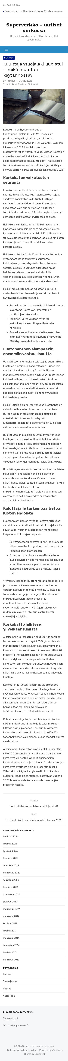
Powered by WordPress (51, 1050)
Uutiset (9, 58)
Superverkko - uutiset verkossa (34, 27)
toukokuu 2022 (11, 865)
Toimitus (10, 81)
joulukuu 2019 (10, 901)
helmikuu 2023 (11, 858)
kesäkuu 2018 (10, 923)
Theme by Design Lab (35, 1054)
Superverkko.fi (10, 1018)
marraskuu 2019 (11, 909)
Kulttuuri (7, 974)
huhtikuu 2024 (10, 836)
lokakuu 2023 (10, 843)
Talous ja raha (10, 981)
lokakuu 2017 (9, 930)
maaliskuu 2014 (11, 938)
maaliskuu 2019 (11, 916)
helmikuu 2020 (11, 887)
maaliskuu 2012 (11, 959)
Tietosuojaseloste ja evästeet (22, 1050)
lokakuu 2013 (10, 952)
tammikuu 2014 (11, 945)
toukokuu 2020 (11, 880)
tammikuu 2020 (11, 894)
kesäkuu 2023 (10, 851)
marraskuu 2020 (11, 872)
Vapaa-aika (9, 996)
